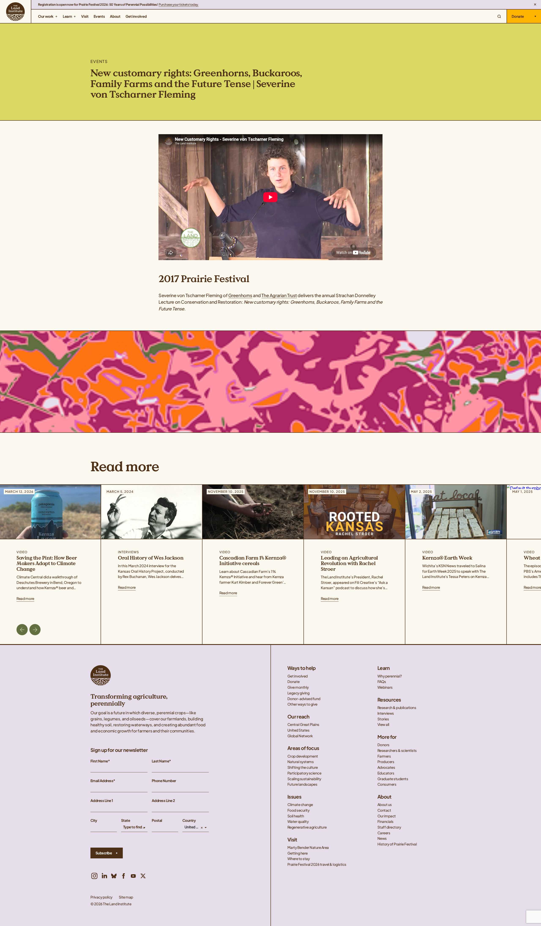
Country (189, 820)
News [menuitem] (382, 838)
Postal (157, 820)
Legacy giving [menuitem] (298, 693)
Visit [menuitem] (84, 16)
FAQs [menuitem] (381, 682)
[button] (535, 4)
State (125, 820)
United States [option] (192, 827)
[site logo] (15, 11)
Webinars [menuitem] (385, 687)
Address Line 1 (101, 801)
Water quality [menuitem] (298, 821)
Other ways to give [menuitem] (302, 704)
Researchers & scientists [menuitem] (397, 750)
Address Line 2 (163, 801)
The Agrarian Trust (279, 295)
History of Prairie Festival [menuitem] (397, 844)
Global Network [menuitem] (300, 736)
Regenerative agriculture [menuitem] (307, 827)
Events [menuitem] (99, 16)
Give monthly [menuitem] (298, 687)
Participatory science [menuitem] (304, 773)
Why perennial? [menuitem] (389, 676)
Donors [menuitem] (383, 745)
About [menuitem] (115, 16)
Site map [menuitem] (126, 897)
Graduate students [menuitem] (392, 779)
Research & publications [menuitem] (396, 708)
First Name (99, 761)
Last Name (160, 761)
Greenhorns (240, 295)
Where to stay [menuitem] (298, 859)
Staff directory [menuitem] (389, 827)
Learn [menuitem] (67, 16)
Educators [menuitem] (386, 773)
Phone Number (164, 781)
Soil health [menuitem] (296, 816)
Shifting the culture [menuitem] (302, 767)
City (93, 820)
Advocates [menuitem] (386, 767)
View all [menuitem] (383, 724)
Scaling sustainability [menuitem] (304, 779)
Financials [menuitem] (385, 821)
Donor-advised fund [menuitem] (303, 699)
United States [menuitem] (298, 730)
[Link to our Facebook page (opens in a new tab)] (124, 876)
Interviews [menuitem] (385, 713)
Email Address (101, 781)
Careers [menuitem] (383, 833)
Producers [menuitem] (385, 762)
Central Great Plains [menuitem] (303, 724)
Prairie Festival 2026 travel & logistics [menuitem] (316, 864)
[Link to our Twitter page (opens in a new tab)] (143, 876)
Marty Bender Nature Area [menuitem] (308, 847)
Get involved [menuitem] (136, 16)
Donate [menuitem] (293, 682)
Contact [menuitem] (384, 810)
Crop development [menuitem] (302, 756)
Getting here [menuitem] (297, 853)
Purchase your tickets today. (179, 4)
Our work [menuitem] (45, 16)
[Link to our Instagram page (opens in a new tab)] (94, 876)
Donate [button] (518, 16)
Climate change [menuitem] (300, 805)
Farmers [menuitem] (384, 756)
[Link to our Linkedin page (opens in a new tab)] (104, 876)
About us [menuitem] (384, 805)
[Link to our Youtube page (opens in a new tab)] (133, 876)
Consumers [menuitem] (387, 784)
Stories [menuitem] (383, 719)
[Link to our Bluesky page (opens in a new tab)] (114, 876)
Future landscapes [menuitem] (302, 784)
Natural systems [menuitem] (300, 762)
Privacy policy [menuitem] (101, 897)
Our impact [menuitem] (386, 816)
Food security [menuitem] (298, 810)
